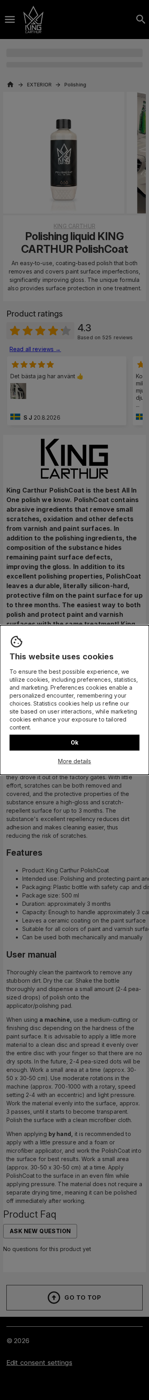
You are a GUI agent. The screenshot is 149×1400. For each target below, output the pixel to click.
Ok (75, 742)
